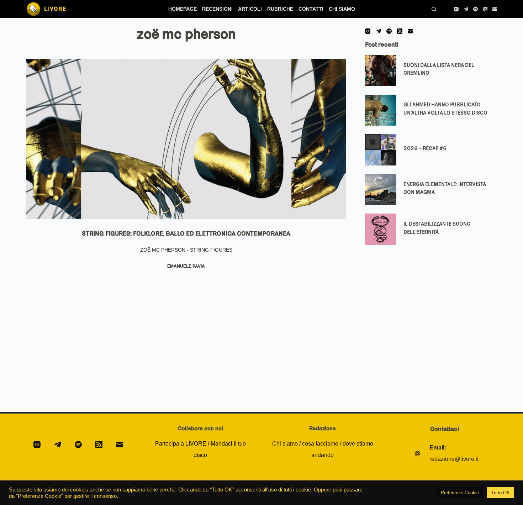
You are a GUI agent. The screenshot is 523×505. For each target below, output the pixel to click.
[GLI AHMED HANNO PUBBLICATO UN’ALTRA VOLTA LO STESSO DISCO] (380, 110)
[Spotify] (475, 9)
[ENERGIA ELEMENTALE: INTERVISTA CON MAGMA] (380, 189)
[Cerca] (434, 9)
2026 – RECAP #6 (425, 148)
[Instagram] (456, 9)
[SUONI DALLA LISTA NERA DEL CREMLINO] (380, 70)
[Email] (494, 9)
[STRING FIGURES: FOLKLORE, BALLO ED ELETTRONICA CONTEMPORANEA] (186, 139)
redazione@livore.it (454, 459)
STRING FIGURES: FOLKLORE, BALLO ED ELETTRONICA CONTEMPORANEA (186, 233)
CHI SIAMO (342, 9)
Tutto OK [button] (500, 492)
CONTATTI (311, 9)
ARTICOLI (250, 9)
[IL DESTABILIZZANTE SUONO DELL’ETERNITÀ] (380, 229)
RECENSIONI (217, 9)
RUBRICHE (280, 9)
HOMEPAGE (182, 9)
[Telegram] (466, 9)
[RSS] (485, 9)
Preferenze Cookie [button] (460, 492)
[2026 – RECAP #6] (380, 149)
